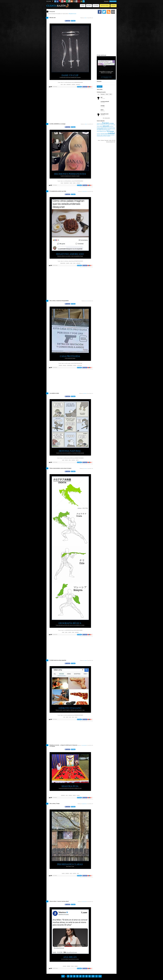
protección (64, 365)
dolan (85, 17)
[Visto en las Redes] (58, 1)
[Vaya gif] (76, 1)
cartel (78, 873)
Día (98, 94)
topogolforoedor (84, 803)
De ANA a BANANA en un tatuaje (57, 123)
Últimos (83, 5)
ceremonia (70, 795)
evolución (113, 128)
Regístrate (106, 1)
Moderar (113, 5)
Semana (102, 94)
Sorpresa (98, 123)
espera (108, 124)
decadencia (99, 127)
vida (97, 128)
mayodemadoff (84, 901)
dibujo (65, 84)
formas (73, 632)
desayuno (67, 263)
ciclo (101, 123)
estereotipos (78, 263)
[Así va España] (60, 1)
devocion (74, 795)
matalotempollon (84, 191)
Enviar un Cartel (105, 5)
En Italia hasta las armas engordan (58, 660)
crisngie (85, 660)
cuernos (72, 966)
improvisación (69, 84)
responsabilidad (100, 131)
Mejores (89, 5)
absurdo (106, 126)
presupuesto (78, 84)
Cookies (110, 140)
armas (62, 84)
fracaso (105, 123)
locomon (85, 468)
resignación (105, 134)
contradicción (102, 124)
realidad (111, 133)
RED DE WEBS (48, 1)
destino (98, 124)
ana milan (64, 966)
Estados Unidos (62, 263)
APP (115, 140)
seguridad (60, 365)
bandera (63, 873)
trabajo (108, 134)
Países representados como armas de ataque (60, 468)
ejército (67, 717)
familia (106, 133)
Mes (107, 94)
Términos (102, 140)
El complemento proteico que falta (58, 191)
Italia (64, 717)
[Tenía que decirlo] (79, 1)
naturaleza (105, 128)
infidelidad (68, 966)
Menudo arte (53, 17)
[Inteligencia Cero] (106, 79)
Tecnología (110, 131)
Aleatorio (95, 5)
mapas (63, 632)
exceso (74, 263)
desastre (103, 133)
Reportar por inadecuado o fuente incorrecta (86, 88)
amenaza (74, 365)
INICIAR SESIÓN (113, 1)
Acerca (99, 140)
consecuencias (79, 365)
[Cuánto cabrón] (62, 1)
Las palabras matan (54, 393)
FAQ (113, 140)
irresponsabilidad (69, 365)
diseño (101, 126)
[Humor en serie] (69, 1)
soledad (98, 126)
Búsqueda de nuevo (72, 13)
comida (76, 717)
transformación (109, 127)
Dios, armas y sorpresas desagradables (59, 300)
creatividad (73, 84)
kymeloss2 (84, 393)
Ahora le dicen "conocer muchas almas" (59, 901)
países (66, 632)
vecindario (74, 873)
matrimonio (99, 133)
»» (100, 976)
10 (93, 976)
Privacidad (106, 140)
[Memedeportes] (55, 1)
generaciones (104, 127)
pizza (70, 717)
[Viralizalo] (84, 1)
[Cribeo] (67, 1)
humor (114, 127)
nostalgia (111, 123)
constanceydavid (83, 745)
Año (110, 94)
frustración (101, 128)
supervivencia (112, 124)
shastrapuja (63, 795)
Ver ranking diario (106, 118)
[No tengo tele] (74, 1)
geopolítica (76, 632)
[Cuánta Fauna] (72, 1)
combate (69, 632)
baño (106, 124)
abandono (111, 126)
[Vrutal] (65, 1)
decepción (104, 131)
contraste (78, 795)
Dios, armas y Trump (54, 803)
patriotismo (67, 873)
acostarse (76, 966)
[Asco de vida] (53, 1)
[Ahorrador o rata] (81, 1)
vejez (102, 134)
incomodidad (99, 129)
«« (63, 976)
